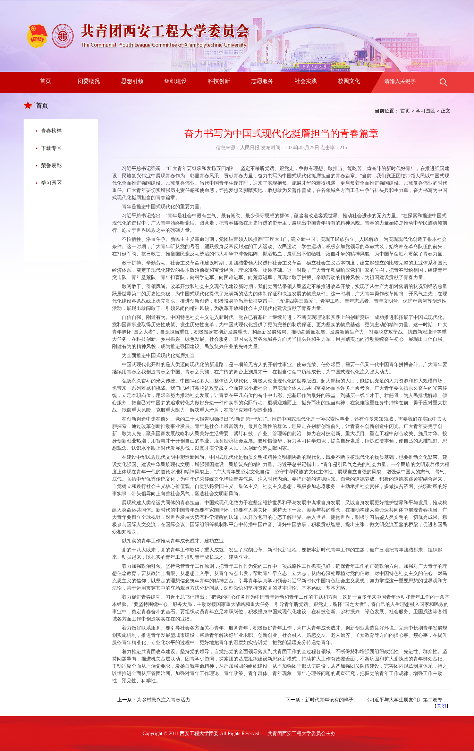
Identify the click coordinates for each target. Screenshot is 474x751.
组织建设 (175, 81)
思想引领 (132, 81)
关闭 (441, 706)
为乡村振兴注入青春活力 (163, 699)
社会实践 (306, 81)
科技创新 (219, 81)
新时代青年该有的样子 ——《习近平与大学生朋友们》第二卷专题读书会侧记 (388, 699)
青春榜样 (51, 131)
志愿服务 (262, 81)
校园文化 (349, 81)
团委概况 (89, 81)
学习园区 (51, 183)
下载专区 (51, 148)
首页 (45, 81)
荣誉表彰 (51, 165)
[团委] (137, 48)
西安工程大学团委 (199, 733)
